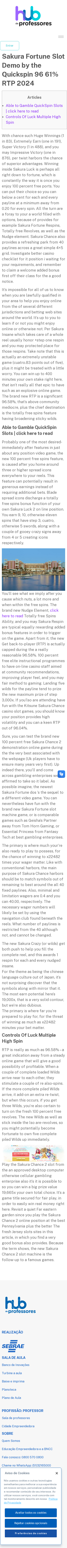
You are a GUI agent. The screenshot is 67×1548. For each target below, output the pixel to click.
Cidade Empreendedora (18, 1426)
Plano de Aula (11, 1398)
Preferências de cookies (31, 1533)
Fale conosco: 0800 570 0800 (23, 1457)
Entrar (9, 45)
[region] (31, 1506)
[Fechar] (57, 1473)
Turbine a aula (12, 1373)
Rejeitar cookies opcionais (30, 1523)
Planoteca (9, 1389)
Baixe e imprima (13, 1381)
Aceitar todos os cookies (31, 1512)
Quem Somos (11, 1441)
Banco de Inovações (15, 1365)
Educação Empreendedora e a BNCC (27, 1449)
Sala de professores (16, 1418)
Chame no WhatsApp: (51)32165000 (26, 1465)
